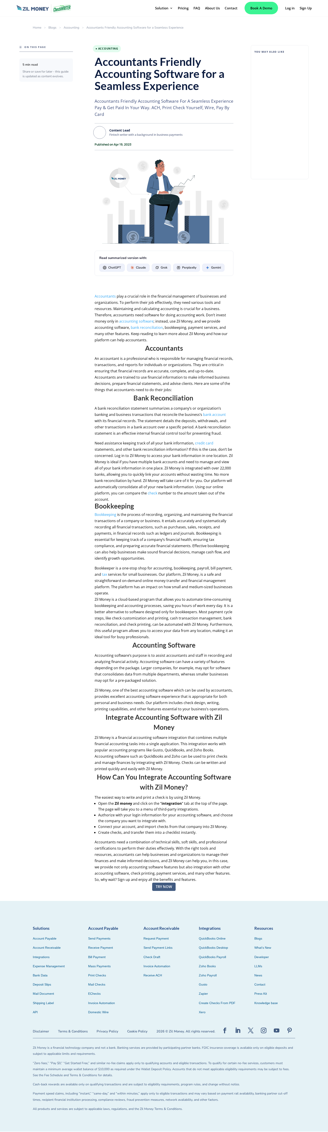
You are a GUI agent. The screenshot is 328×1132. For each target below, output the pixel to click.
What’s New (262, 947)
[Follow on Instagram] (263, 1030)
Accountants (105, 296)
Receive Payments (285, 79)
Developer (261, 957)
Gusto (203, 984)
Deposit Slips (42, 984)
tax (104, 574)
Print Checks (97, 975)
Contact (259, 984)
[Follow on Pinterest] (289, 1030)
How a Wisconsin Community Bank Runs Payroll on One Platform (279, 150)
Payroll (278, 162)
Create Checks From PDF (217, 1003)
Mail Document (43, 993)
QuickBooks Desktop (213, 947)
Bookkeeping (105, 514)
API (35, 1012)
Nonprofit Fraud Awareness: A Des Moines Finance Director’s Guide (278, 109)
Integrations (41, 957)
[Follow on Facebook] (224, 1030)
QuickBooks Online (212, 938)
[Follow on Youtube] (276, 1030)
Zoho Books (207, 966)
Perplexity (189, 267)
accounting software (136, 321)
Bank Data (40, 975)
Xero (202, 1012)
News (258, 975)
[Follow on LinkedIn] (237, 1030)
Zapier (203, 993)
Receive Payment (100, 947)
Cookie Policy (137, 1031)
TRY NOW (164, 886)
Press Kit (260, 993)
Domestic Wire (98, 1012)
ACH (277, 120)
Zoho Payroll (208, 975)
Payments (287, 120)
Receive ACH (152, 975)
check (152, 493)
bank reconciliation (147, 327)
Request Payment (156, 938)
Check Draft (151, 957)
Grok (164, 267)
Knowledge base (266, 1003)
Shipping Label (43, 1003)
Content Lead (119, 130)
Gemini (216, 267)
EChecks (94, 993)
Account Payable (44, 938)
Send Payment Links (157, 947)
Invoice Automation (101, 1003)
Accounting (71, 27)
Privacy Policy (107, 1031)
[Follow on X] (250, 1030)
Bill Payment (97, 957)
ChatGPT (114, 267)
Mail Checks (96, 984)
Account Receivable (47, 947)
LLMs (258, 966)
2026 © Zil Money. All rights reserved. (185, 1031)
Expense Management (49, 966)
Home (37, 27)
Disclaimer (41, 1031)
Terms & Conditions (73, 1031)
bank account (214, 414)
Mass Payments (99, 966)
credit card (204, 443)
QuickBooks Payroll (212, 957)
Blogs (52, 27)
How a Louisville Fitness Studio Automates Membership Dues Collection (278, 67)
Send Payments (99, 938)
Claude (141, 267)
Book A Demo (261, 8)
